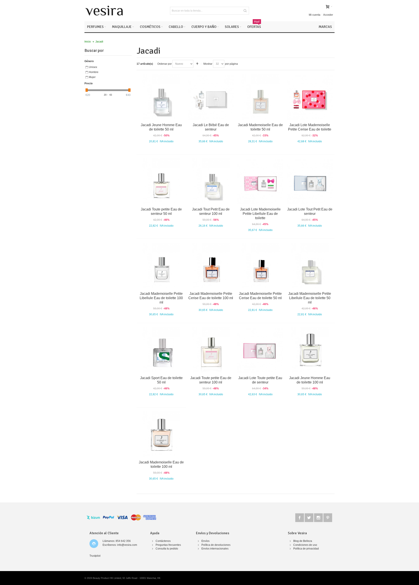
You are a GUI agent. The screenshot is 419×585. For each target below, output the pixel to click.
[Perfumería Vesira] (104, 10)
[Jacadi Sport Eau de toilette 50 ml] (161, 350)
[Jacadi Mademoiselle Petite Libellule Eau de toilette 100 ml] (161, 265)
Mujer (92, 77)
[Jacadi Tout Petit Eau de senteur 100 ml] (211, 181)
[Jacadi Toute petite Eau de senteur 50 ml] (161, 181)
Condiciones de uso (305, 544)
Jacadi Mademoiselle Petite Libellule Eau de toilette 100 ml (161, 298)
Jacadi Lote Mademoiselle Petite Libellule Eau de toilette (260, 213)
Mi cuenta (314, 14)
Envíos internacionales (214, 548)
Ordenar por (164, 63)
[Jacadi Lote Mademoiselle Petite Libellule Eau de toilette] (260, 181)
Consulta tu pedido (167, 548)
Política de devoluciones (215, 544)
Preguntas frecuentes (168, 544)
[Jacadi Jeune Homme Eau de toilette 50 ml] (161, 97)
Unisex (93, 67)
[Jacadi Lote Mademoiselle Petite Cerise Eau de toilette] (310, 97)
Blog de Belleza (302, 541)
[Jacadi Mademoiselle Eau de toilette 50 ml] (260, 97)
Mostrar (207, 63)
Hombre (93, 72)
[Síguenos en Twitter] (309, 517)
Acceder (328, 14)
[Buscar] (245, 10)
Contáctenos (163, 541)
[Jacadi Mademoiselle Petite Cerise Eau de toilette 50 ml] (260, 265)
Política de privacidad (306, 548)
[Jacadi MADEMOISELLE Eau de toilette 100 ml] (161, 434)
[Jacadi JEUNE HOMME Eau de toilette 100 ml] (310, 350)
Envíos (205, 541)
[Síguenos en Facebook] (300, 517)
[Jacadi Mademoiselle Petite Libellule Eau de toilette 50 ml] (310, 265)
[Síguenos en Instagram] (318, 517)
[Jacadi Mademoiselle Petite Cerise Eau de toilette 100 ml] (211, 265)
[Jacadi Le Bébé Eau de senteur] (211, 97)
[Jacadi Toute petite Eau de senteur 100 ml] (211, 350)
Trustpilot (94, 555)
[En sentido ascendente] (197, 64)
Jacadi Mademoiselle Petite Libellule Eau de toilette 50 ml (309, 298)
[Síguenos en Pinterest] (327, 517)
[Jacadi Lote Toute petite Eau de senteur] (260, 350)
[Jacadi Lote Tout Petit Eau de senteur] (310, 181)
